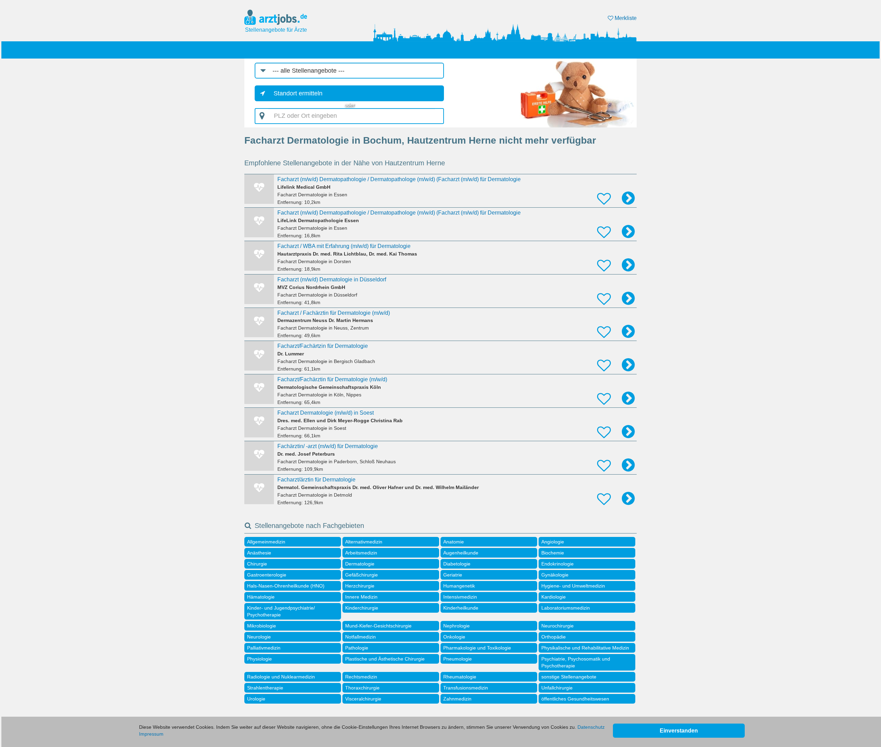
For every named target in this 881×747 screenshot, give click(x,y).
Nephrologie (456, 626)
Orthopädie (553, 637)
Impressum (151, 734)
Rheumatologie (459, 676)
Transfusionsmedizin (465, 688)
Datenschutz (591, 727)
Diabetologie (456, 564)
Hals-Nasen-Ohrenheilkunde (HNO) (286, 586)
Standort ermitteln (298, 93)
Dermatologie (359, 564)
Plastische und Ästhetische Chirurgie (385, 659)
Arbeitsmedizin (361, 553)
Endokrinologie (557, 564)
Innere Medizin (361, 597)
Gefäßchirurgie (361, 575)
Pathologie (356, 648)
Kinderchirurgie (361, 608)
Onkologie (454, 637)
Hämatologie (261, 597)
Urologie (256, 699)
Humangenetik (459, 586)
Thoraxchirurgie (362, 688)
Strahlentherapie (265, 688)
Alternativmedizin (363, 541)
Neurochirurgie (557, 626)
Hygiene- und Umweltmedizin (573, 586)
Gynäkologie (555, 575)
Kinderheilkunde (460, 608)
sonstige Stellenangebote (568, 676)
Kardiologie (553, 597)
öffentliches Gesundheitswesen (575, 699)
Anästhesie (259, 553)
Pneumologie (457, 659)
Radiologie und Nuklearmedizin (281, 676)
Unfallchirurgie (557, 688)
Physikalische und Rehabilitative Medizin (585, 648)
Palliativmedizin (263, 648)
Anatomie (453, 541)
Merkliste (625, 18)
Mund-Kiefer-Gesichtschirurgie (378, 626)
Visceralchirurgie (363, 699)
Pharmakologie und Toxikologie (477, 648)
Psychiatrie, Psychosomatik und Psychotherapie (575, 662)
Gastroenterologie (266, 575)
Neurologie (259, 637)
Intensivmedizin (460, 597)
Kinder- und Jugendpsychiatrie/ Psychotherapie (281, 611)
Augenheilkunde (460, 553)
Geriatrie (452, 575)
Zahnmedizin (457, 699)
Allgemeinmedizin (266, 541)
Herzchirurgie (359, 586)
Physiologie (259, 659)
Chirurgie (257, 564)
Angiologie (552, 541)
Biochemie (552, 553)
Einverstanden (679, 731)
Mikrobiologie (261, 626)
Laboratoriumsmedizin (565, 608)
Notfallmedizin (360, 637)
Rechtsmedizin (361, 676)
